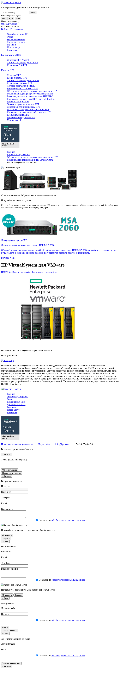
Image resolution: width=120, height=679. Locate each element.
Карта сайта (44, 444)
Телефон (5, 497)
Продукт (5, 486)
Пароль (4, 614)
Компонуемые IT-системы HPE (22, 88)
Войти (4, 29)
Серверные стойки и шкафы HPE (23, 107)
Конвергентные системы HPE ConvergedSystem (30, 99)
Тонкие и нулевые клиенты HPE (23, 104)
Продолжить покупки (11, 473)
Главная (11, 152)
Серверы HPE (14, 75)
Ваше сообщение (9, 569)
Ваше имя (6, 492)
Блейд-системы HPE (17, 78)
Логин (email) (8, 608)
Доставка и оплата (16, 42)
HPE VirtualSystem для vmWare (28, 272)
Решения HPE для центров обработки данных (30, 93)
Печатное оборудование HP (21, 117)
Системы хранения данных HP (22, 62)
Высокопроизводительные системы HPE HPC (30, 96)
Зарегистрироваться (11, 663)
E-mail (4, 503)
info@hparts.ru (62, 444)
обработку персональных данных (68, 520)
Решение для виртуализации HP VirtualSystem (30, 160)
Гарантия (11, 44)
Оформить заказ (9, 24)
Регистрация (16, 29)
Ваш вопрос (7, 509)
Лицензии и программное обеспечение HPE (29, 112)
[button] (5, 258)
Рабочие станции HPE (18, 101)
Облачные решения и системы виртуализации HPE (32, 91)
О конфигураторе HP (17, 34)
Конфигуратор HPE (11, 55)
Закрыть (6, 538)
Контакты (12, 50)
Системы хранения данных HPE (23, 80)
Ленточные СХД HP (17, 65)
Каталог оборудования (18, 154)
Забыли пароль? (9, 631)
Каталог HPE (7, 70)
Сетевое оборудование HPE (21, 85)
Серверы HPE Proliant (18, 60)
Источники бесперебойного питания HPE (28, 109)
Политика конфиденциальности (17, 444)
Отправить (7, 535)
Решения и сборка (16, 39)
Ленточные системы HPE (19, 83)
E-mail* (4, 557)
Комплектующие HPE (18, 115)
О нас (10, 36)
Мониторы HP (14, 120)
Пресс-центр (13, 47)
